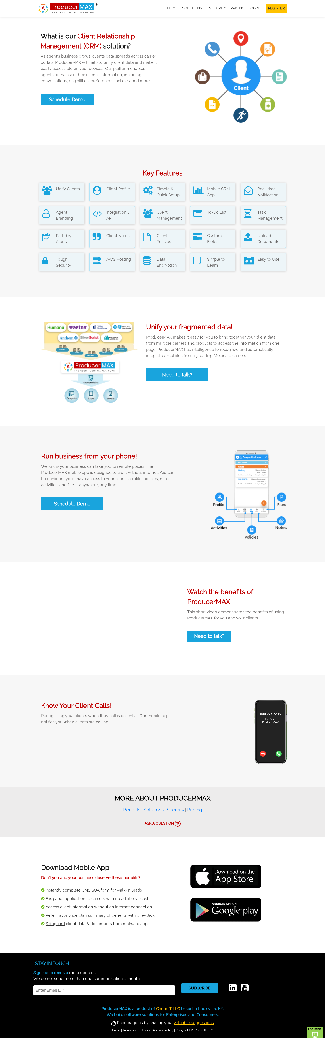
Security (217, 8)
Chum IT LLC (168, 1008)
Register (276, 8)
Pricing (237, 8)
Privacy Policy (163, 1030)
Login (254, 8)
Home (172, 8)
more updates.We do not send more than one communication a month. (86, 975)
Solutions (192, 8)
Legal (116, 1030)
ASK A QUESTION (160, 823)
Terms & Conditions (137, 1030)
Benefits (131, 809)
